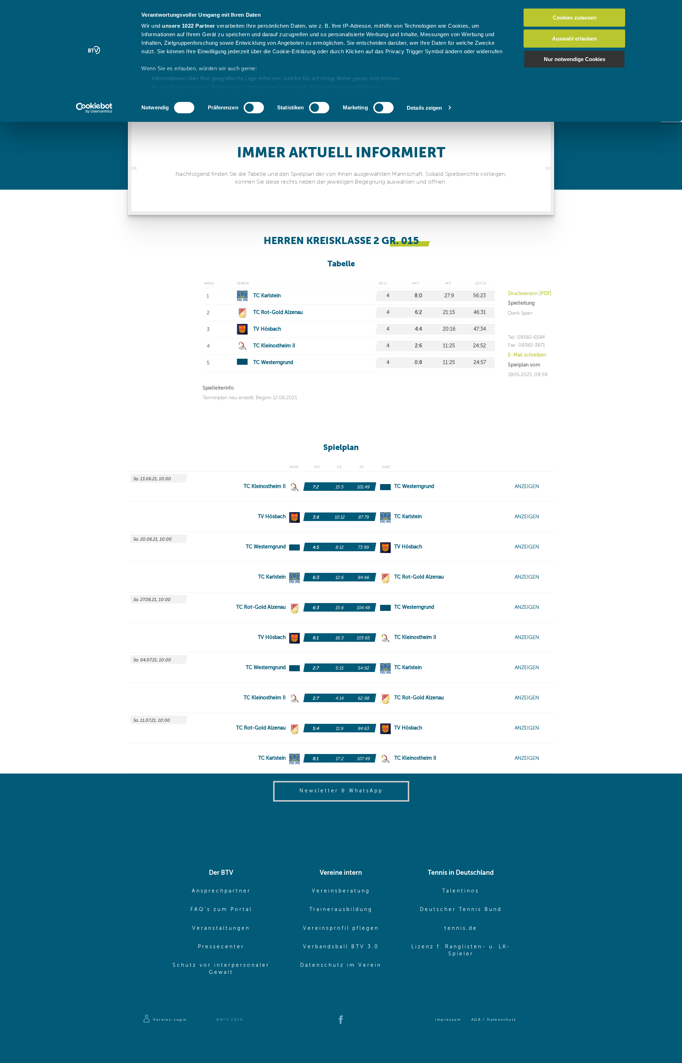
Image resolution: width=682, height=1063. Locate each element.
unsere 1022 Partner (188, 26)
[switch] (254, 107)
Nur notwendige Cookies (574, 59)
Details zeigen (424, 108)
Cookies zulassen (574, 18)
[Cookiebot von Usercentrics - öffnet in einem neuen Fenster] (94, 108)
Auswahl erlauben (574, 39)
